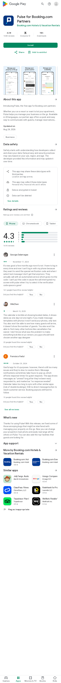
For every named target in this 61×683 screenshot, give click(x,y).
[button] (29, 36)
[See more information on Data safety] (55, 144)
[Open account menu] (56, 4)
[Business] (10, 137)
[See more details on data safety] (13, 201)
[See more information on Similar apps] (55, 470)
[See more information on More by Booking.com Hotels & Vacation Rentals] (55, 450)
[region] (30, 34)
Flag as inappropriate (16, 509)
